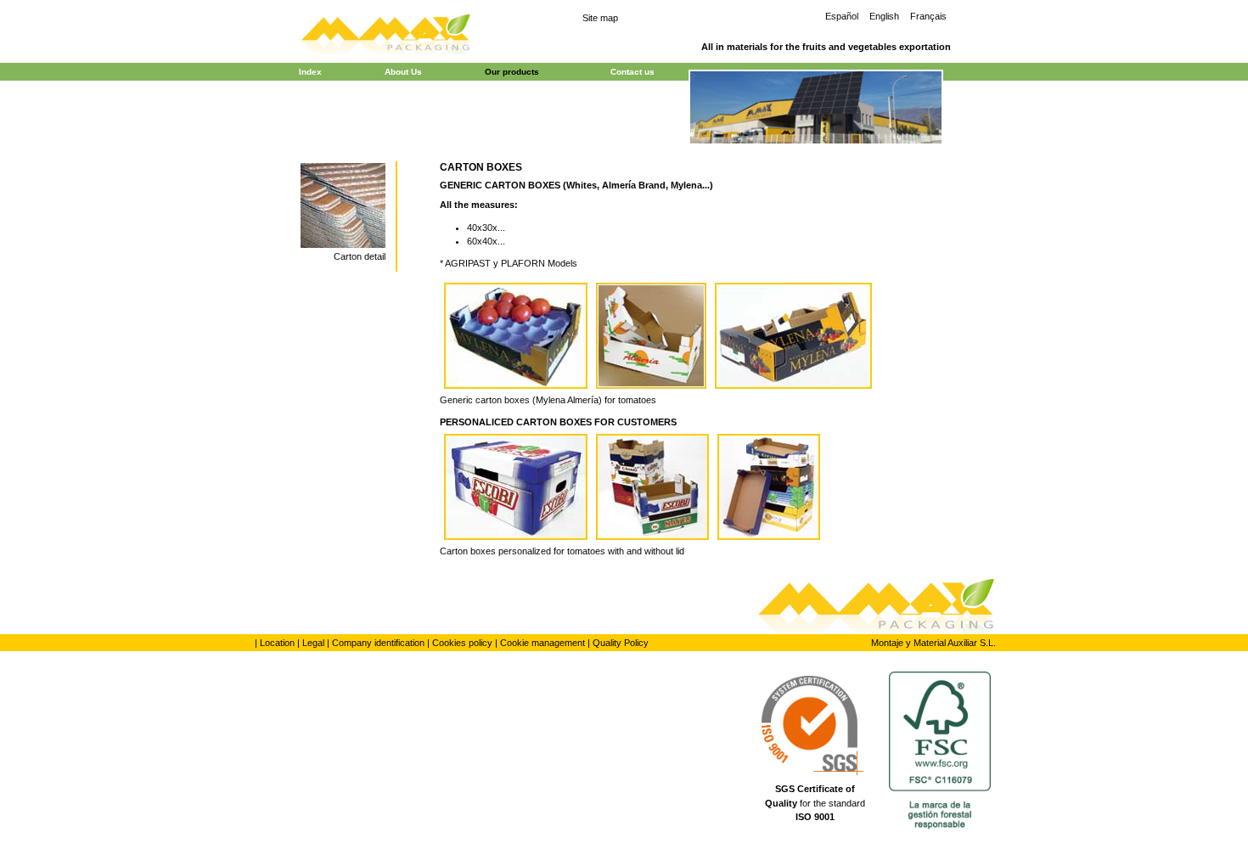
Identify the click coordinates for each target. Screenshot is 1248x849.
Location (277, 643)
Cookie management (542, 643)
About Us (403, 71)
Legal (313, 643)
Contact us (632, 71)
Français (928, 16)
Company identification (378, 643)
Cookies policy (462, 643)
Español (841, 16)
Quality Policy (621, 643)
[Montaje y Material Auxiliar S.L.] (386, 32)
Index (310, 71)
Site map (600, 18)
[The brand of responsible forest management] (943, 753)
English (884, 16)
